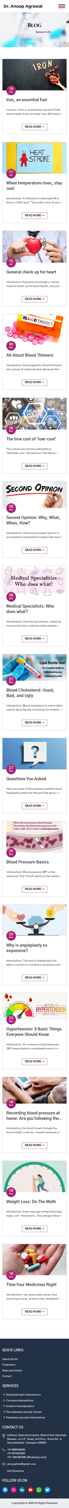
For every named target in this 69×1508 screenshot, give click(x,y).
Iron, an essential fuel (26, 100)
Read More (33, 127)
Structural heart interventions (23, 1395)
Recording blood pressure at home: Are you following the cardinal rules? (33, 1118)
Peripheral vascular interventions (25, 1417)
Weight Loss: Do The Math (31, 1202)
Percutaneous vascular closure (24, 1412)
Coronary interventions (20, 1400)
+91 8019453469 (16, 1453)
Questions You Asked (26, 779)
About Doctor (10, 1359)
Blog (30, 32)
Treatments (9, 1365)
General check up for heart (31, 272)
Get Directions (15, 1471)
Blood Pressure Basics (27, 862)
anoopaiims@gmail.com (21, 1464)
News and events (12, 1370)
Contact (7, 1376)
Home (21, 32)
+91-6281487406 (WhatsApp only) (27, 1457)
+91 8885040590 (16, 1450)
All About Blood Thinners (29, 355)
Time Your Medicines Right (31, 1285)
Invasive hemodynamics (20, 1406)
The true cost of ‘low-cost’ (31, 439)
